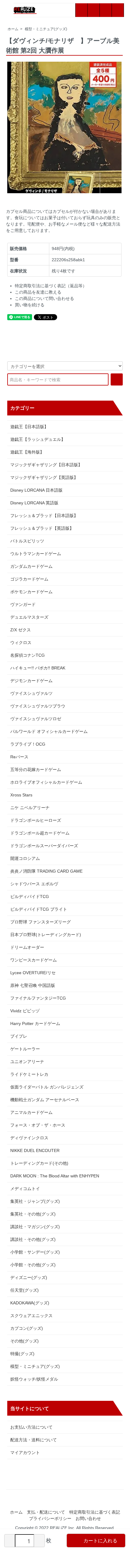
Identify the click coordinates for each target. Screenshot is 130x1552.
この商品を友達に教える (38, 292)
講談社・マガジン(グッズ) (35, 1226)
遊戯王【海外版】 (27, 452)
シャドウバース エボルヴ (34, 883)
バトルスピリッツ (27, 540)
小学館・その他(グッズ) (33, 1264)
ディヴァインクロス (29, 1137)
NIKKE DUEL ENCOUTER (35, 1150)
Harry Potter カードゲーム (35, 1023)
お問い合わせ (88, 1518)
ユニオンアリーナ (27, 1061)
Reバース (19, 756)
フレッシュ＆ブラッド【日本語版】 (44, 515)
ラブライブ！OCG (27, 744)
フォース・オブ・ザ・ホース (37, 1125)
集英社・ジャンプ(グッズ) (35, 1201)
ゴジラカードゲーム (29, 579)
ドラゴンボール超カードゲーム (40, 833)
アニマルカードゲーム (31, 1112)
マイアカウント (25, 1452)
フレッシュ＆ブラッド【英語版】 (42, 528)
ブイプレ (18, 1036)
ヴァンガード (23, 604)
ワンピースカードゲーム (33, 960)
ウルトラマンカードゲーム (35, 553)
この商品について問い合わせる (44, 298)
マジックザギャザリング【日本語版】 (46, 464)
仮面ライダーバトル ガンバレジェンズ (46, 1087)
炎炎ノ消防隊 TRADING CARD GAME (46, 871)
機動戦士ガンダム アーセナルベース (44, 1099)
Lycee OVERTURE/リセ (33, 972)
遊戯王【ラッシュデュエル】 (37, 439)
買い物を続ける (29, 304)
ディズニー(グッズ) (28, 1277)
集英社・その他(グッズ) (33, 1214)
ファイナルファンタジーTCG (38, 998)
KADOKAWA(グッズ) (29, 1302)
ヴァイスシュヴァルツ (31, 693)
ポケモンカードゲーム (31, 591)
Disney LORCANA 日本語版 (36, 490)
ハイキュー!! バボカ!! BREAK (37, 667)
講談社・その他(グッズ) (33, 1239)
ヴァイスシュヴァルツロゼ (35, 718)
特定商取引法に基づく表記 (94, 1512)
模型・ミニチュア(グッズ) (46, 29)
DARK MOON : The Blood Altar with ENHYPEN (54, 1175)
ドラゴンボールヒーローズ (35, 820)
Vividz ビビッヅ (25, 1010)
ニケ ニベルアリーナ (30, 807)
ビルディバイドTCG (29, 896)
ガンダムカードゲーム (31, 566)
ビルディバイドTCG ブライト (38, 909)
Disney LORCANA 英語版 (34, 502)
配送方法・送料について (33, 1439)
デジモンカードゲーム (31, 680)
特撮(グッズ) (22, 1353)
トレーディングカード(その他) (39, 1163)
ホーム (13, 29)
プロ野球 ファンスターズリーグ (40, 921)
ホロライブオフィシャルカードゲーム (46, 782)
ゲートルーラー (25, 1048)
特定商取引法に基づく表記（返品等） (51, 285)
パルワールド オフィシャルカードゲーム (49, 731)
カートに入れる (100, 1540)
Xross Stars (21, 794)
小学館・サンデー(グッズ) (35, 1252)
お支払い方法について (31, 1427)
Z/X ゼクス (20, 629)
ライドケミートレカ (29, 1074)
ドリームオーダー (27, 947)
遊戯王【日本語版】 (29, 426)
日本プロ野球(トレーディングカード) (45, 934)
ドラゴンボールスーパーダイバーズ (44, 845)
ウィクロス (20, 642)
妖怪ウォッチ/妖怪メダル (34, 1379)
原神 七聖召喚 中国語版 (32, 985)
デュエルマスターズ (29, 617)
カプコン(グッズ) (26, 1328)
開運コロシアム (25, 858)
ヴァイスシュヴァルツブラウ (37, 706)
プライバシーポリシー (50, 1518)
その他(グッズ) (24, 1341)
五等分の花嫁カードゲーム (35, 769)
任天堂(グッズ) (24, 1290)
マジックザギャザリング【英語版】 (44, 477)
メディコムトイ (25, 1188)
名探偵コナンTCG (27, 655)
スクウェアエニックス (31, 1315)
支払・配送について (46, 1512)
